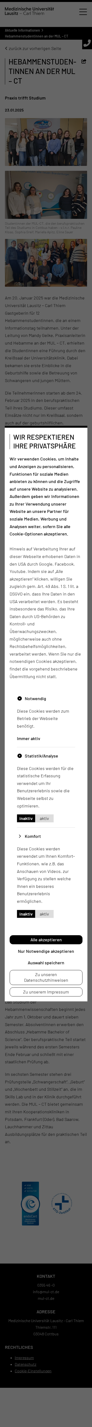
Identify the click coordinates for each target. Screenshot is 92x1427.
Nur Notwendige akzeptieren (46, 951)
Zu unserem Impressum (46, 991)
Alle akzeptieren (46, 939)
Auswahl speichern (46, 963)
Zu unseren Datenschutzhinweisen (46, 977)
